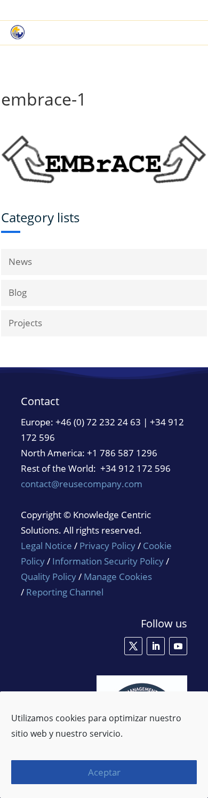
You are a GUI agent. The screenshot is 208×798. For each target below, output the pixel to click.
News (20, 261)
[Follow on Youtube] (178, 646)
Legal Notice (46, 545)
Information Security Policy (108, 561)
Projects (25, 323)
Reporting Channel (64, 592)
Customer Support (160, 11)
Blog (18, 292)
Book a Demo (87, 11)
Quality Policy (49, 576)
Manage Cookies (118, 577)
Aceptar (104, 772)
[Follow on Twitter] (133, 646)
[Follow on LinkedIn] (156, 646)
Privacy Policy (107, 545)
